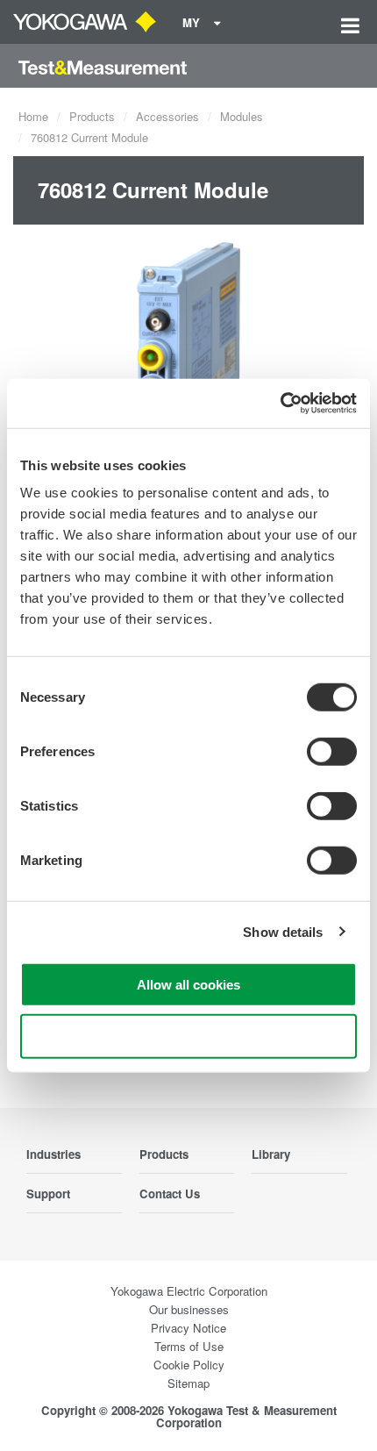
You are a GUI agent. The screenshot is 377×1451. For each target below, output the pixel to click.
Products (92, 116)
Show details (283, 931)
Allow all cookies (188, 984)
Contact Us (169, 1193)
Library (271, 1154)
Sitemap (188, 1383)
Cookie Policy (188, 1364)
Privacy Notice (188, 1327)
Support (48, 1193)
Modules (241, 116)
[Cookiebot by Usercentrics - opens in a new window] (280, 403)
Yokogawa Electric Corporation (188, 1291)
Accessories (167, 116)
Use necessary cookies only (188, 1035)
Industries (53, 1154)
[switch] (332, 752)
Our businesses (189, 1309)
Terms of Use (189, 1346)
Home (33, 116)
